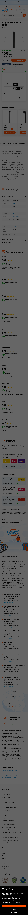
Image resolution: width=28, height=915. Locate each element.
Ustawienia (14, 912)
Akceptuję (14, 906)
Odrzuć (14, 909)
